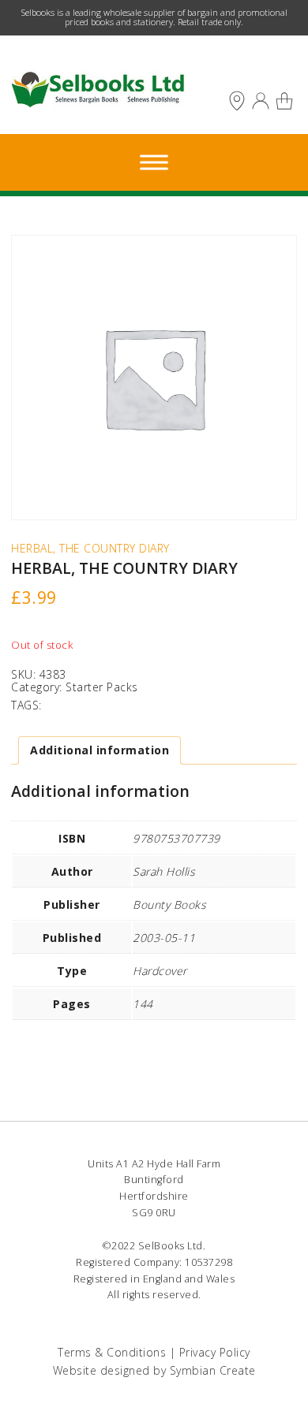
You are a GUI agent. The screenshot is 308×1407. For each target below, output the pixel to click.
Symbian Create (213, 1370)
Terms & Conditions (112, 1352)
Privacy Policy (214, 1352)
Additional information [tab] (99, 750)
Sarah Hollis (164, 871)
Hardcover (160, 970)
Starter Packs (102, 686)
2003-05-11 (164, 937)
